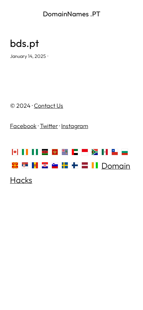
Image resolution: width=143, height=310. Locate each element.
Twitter (49, 126)
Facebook (23, 126)
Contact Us (48, 105)
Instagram (74, 126)
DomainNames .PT (71, 13)
